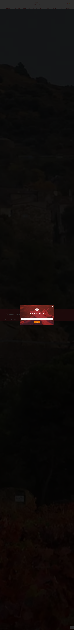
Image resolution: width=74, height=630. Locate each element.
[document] (37, 315)
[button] (52, 306)
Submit (37, 322)
